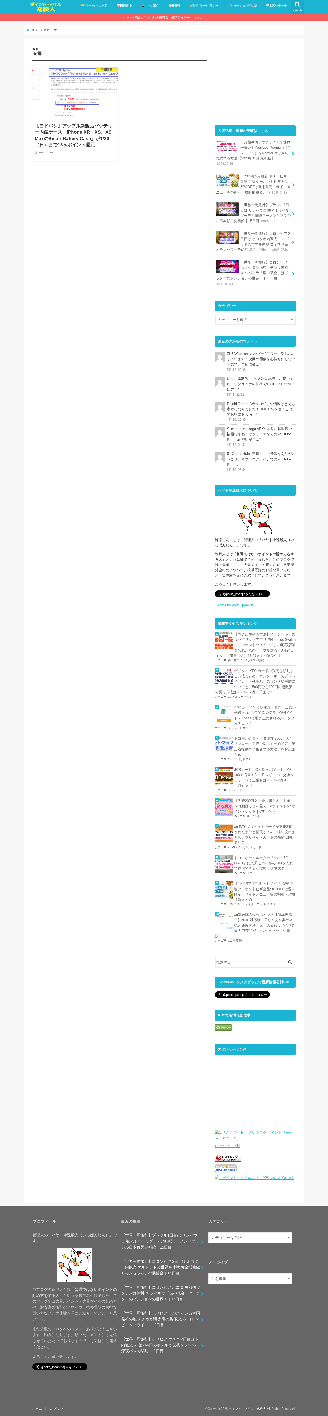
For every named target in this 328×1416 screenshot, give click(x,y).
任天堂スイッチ (238, 660)
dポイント (234, 759)
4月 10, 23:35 (236, 419)
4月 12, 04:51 (236, 445)
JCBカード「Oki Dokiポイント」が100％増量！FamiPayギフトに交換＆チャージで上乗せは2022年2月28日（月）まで (264, 778)
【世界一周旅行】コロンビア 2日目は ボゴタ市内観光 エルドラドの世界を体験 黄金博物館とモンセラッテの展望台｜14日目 (253, 242)
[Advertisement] (255, 81)
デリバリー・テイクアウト (245, 904)
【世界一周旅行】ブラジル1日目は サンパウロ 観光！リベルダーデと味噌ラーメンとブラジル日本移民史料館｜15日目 (253, 213)
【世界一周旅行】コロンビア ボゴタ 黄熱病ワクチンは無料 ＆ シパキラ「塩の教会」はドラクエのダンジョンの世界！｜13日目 (252, 273)
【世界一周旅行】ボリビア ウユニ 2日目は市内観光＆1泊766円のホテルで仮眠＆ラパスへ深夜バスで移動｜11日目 (160, 1345)
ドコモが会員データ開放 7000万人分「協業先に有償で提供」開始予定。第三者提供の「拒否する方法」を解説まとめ (264, 746)
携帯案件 (238, 940)
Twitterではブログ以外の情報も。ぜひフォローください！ (165, 17)
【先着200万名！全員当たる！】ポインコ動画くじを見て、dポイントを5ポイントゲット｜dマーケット (265, 806)
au (229, 940)
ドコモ (247, 759)
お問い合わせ (278, 5)
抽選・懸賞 (256, 660)
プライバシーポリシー (203, 5)
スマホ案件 (152, 5)
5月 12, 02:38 (236, 370)
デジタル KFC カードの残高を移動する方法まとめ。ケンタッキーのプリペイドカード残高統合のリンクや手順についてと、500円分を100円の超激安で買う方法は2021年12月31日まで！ (255, 681)
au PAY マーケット (240, 696)
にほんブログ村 (227, 1146)
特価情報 (174, 5)
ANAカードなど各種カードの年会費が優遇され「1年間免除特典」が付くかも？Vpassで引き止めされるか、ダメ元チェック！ (265, 715)
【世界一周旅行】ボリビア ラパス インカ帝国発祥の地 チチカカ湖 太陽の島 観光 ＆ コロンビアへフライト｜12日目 (160, 1319)
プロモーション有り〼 (242, 5)
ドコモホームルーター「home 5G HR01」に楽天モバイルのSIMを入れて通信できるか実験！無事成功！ (263, 863)
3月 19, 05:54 (236, 470)
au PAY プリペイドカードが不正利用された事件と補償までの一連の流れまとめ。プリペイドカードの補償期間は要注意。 (264, 835)
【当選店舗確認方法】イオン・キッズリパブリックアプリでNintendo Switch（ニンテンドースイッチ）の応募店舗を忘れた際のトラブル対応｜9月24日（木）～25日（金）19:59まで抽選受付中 (255, 645)
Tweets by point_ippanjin (234, 605)
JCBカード (235, 790)
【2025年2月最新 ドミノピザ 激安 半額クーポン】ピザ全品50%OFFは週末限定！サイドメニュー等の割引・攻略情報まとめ (253, 184)
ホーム (37, 1408)
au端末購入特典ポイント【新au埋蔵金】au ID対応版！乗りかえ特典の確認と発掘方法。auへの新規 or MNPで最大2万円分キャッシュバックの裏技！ (254, 925)
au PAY (232, 847)
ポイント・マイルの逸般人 (247, 1408)
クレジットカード (95, 5)
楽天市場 (126, 5)
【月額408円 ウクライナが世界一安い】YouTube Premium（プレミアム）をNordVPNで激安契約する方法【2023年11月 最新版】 (253, 152)
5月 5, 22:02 (235, 394)
